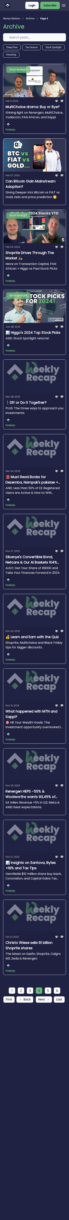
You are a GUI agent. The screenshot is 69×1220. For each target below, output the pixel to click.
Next (41, 999)
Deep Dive (11, 47)
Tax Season (31, 47)
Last (59, 999)
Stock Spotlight (53, 47)
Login (32, 5)
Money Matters (11, 18)
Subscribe (50, 5)
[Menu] (63, 5)
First (9, 999)
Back (27, 999)
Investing (11, 54)
